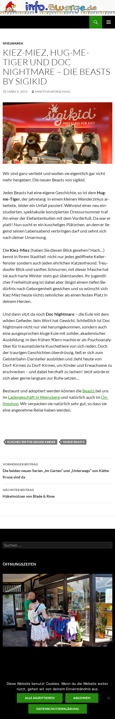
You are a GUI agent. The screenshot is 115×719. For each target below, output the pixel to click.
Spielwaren (13, 43)
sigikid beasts (74, 442)
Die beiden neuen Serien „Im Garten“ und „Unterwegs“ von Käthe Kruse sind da (56, 470)
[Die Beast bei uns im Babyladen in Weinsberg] (57, 132)
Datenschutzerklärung (57, 709)
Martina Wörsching (52, 92)
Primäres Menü (108, 22)
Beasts (88, 390)
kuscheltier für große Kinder (31, 442)
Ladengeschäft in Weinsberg (34, 397)
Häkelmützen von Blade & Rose (29, 493)
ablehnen (81, 698)
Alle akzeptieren (40, 698)
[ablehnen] (108, 698)
